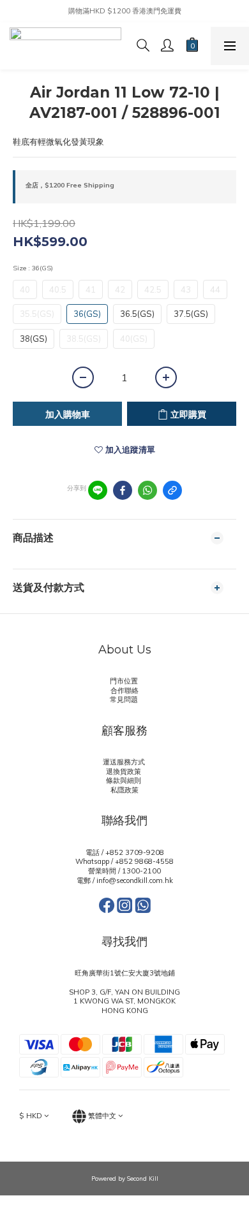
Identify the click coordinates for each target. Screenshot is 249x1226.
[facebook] (122, 490)
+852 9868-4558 (144, 861)
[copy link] (172, 490)
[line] (97, 490)
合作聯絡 (124, 690)
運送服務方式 (125, 761)
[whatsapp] (147, 490)
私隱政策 (124, 789)
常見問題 (125, 699)
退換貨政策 (124, 771)
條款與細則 (124, 780)
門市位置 (125, 680)
